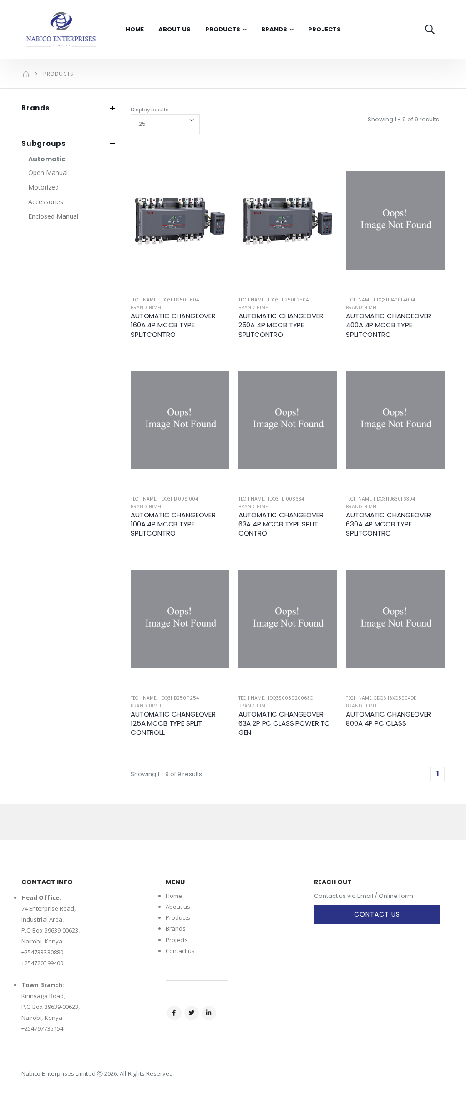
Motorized (43, 187)
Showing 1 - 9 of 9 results (403, 119)
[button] (430, 29)
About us (178, 906)
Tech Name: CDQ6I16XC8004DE (381, 698)
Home (135, 29)
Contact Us (377, 914)
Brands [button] (35, 108)
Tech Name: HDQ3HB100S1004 (164, 499)
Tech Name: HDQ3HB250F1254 (165, 698)
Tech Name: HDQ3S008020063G (276, 698)
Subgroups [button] (43, 144)
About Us (174, 29)
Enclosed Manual (53, 216)
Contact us (180, 951)
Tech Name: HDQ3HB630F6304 (380, 499)
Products (222, 29)
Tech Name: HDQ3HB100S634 (271, 499)
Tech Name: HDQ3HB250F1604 (165, 299)
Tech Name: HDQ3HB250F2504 (273, 299)
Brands (274, 29)
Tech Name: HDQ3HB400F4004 (380, 299)
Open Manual (48, 172)
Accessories (45, 201)
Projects (324, 29)
